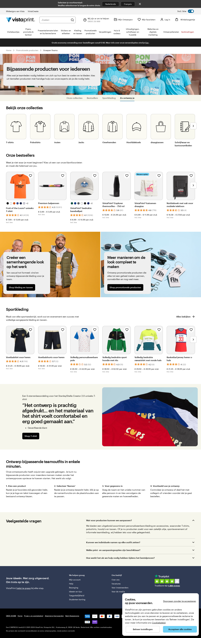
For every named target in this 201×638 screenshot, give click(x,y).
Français (128, 4)
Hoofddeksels (133, 142)
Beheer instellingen (143, 629)
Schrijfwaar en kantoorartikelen (183, 144)
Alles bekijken (183, 316)
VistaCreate (33, 11)
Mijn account (75, 579)
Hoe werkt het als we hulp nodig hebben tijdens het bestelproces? (120, 558)
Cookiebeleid (158, 622)
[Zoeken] (72, 20)
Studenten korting (77, 599)
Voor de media (118, 591)
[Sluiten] (140, 4)
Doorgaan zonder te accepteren (179, 601)
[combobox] (55, 20)
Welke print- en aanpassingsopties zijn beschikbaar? (113, 550)
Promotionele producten (27, 50)
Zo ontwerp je (127, 98)
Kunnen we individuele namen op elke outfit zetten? (113, 542)
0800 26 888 (11, 616)
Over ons (116, 579)
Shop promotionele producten (125, 287)
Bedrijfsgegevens (72, 616)
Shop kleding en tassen (21, 287)
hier (147, 42)
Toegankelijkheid (76, 595)
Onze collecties (74, 98)
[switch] (185, 11)
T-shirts (10, 142)
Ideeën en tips (75, 591)
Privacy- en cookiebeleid (33, 616)
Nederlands (110, 4)
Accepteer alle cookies (180, 629)
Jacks (81, 142)
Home (8, 50)
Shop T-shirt (30, 436)
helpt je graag (23, 588)
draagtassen (157, 142)
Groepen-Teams (50, 50)
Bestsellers (92, 98)
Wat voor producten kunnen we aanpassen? (109, 520)
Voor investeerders (120, 587)
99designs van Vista (15, 11)
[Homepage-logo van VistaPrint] (20, 19)
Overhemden (109, 142)
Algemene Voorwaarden (54, 616)
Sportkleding (109, 98)
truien (57, 142)
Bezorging (73, 587)
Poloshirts (35, 142)
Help (71, 583)
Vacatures (116, 583)
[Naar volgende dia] (193, 126)
